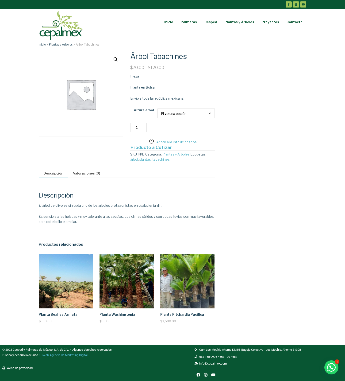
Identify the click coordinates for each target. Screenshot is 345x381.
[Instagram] (206, 375)
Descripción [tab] (53, 173)
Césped (210, 22)
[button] (115, 59)
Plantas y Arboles (61, 44)
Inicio (168, 22)
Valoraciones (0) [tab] (86, 173)
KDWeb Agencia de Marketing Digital (63, 355)
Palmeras (189, 22)
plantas (145, 159)
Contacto (295, 22)
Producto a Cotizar (151, 147)
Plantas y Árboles (239, 22)
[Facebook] (198, 375)
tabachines (161, 159)
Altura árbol (144, 110)
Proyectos (270, 22)
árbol (134, 159)
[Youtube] (213, 375)
